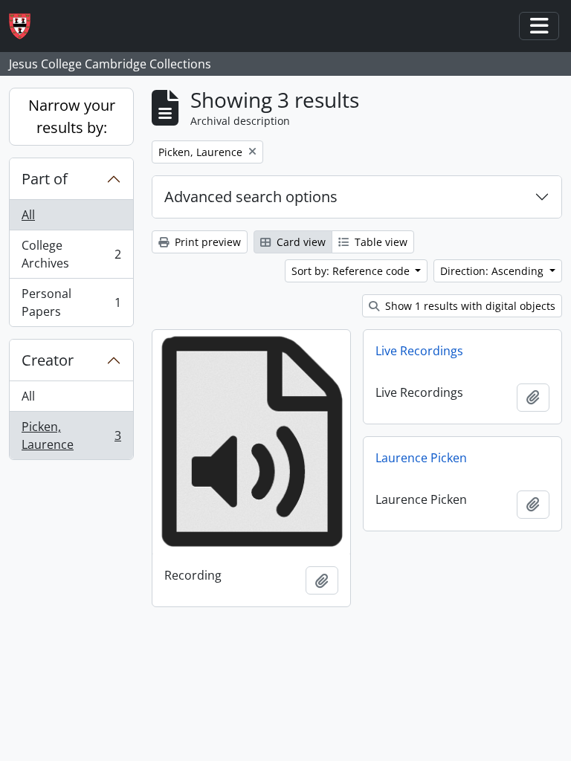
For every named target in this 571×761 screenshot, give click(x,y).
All (28, 215)
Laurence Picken (421, 458)
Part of (45, 179)
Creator (48, 360)
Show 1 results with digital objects (468, 306)
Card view (300, 242)
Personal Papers (71, 302)
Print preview (206, 242)
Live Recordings (419, 351)
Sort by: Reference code (352, 271)
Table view (379, 242)
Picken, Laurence (71, 435)
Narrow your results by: (71, 116)
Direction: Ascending (493, 271)
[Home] (25, 26)
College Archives (71, 254)
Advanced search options (251, 197)
